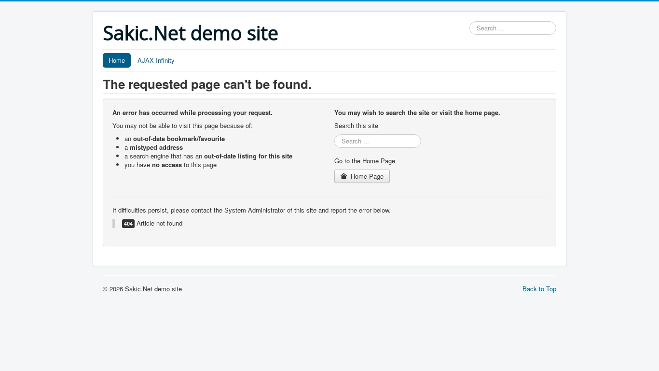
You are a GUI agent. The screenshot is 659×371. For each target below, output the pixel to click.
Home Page (366, 176)
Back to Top (539, 288)
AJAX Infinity (156, 60)
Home (117, 60)
